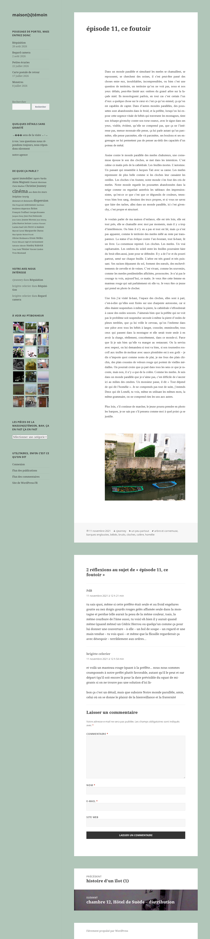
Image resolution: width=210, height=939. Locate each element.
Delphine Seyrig (20, 196)
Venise (25, 249)
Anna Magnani (20, 182)
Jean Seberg (41, 220)
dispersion (41, 200)
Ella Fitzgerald (18, 205)
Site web (92, 817)
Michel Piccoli (28, 234)
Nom (90, 785)
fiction (34, 208)
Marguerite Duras (34, 230)
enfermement (30, 205)
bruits (122, 534)
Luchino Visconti (39, 223)
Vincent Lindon (36, 249)
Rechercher (19, 101)
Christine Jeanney (35, 186)
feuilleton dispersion (21, 208)
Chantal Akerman (38, 182)
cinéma (20, 191)
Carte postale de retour (26, 72)
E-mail (92, 801)
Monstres (17, 82)
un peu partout (140, 531)
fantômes (40, 205)
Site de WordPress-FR (25, 483)
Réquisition (19, 42)
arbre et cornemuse (166, 531)
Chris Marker (18, 186)
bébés (113, 534)
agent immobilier (22, 178)
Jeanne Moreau (29, 219)
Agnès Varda (39, 178)
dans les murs (40, 192)
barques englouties (97, 534)
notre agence (20, 154)
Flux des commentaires (26, 476)
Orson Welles (36, 238)
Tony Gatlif (16, 249)
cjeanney (121, 531)
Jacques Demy (18, 216)
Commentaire (97, 734)
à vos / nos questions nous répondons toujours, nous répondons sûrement (30, 145)
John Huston (18, 223)
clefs (30, 192)
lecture (28, 223)
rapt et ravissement (34, 241)
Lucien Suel (17, 227)
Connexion (18, 464)
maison (40, 226)
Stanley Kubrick (34, 245)
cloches (131, 534)
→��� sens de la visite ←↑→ (30, 135)
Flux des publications (24, 470)
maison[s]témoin (29, 15)
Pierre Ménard (18, 242)
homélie (150, 534)
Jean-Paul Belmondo (33, 216)
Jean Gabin (16, 220)
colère (140, 534)
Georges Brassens (37, 212)
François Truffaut (20, 212)
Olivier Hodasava (20, 238)
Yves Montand (19, 252)
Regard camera (21, 52)
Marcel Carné (18, 230)
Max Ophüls (17, 234)
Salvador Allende (19, 246)
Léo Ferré (29, 226)
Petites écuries (21, 62)
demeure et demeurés (22, 200)
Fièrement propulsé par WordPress (107, 931)
